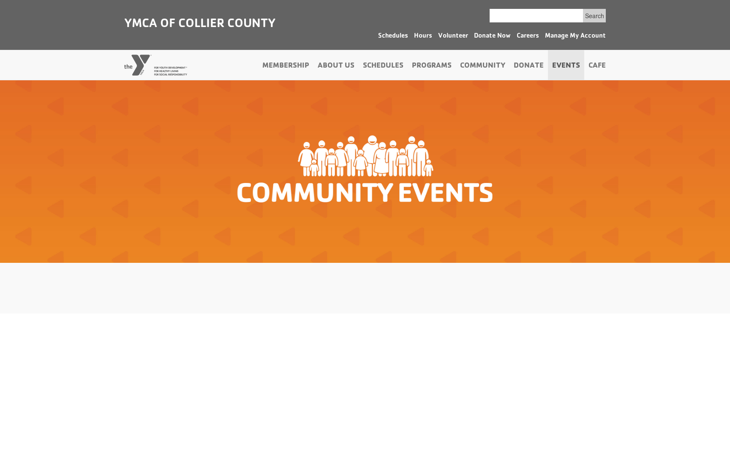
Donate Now (492, 36)
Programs (432, 66)
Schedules (393, 36)
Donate (529, 66)
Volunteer (453, 36)
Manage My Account (575, 36)
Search (594, 15)
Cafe (597, 66)
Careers (528, 36)
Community (482, 66)
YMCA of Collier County (199, 24)
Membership (285, 66)
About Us (336, 66)
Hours (423, 36)
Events (566, 66)
